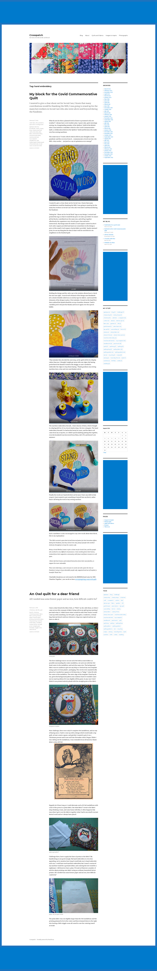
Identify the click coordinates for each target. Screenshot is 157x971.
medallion (39, 622)
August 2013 (107, 138)
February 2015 (108, 114)
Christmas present (34, 614)
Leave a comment (34, 148)
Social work (36, 145)
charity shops (117, 315)
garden (113, 323)
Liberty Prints (108, 335)
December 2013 (108, 132)
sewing (106, 357)
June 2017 (106, 101)
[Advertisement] (49, 11)
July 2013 (106, 140)
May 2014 (106, 125)
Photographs (123, 35)
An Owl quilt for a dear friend (54, 594)
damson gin (120, 320)
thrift (33, 124)
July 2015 (106, 111)
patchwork (117, 343)
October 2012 (107, 156)
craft (30, 122)
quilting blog (108, 349)
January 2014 (107, 130)
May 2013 (106, 144)
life (37, 122)
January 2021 (107, 97)
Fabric (34, 122)
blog (113, 312)
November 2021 (108, 92)
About (87, 35)
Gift (119, 323)
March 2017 (107, 104)
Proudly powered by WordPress (45, 939)
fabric (30, 133)
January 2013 (107, 150)
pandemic (41, 122)
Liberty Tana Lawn (119, 335)
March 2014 (107, 128)
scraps (119, 355)
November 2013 (108, 133)
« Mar (104, 452)
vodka (119, 360)
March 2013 (107, 147)
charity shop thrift (37, 130)
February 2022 (108, 90)
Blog (81, 35)
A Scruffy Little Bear (109, 238)
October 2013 (107, 135)
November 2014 (108, 118)
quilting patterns (120, 352)
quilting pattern (108, 352)
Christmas (32, 610)
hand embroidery (37, 133)
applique (31, 126)
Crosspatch (36, 35)
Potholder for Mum (109, 242)
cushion (106, 320)
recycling (112, 355)
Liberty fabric (114, 332)
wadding (107, 363)
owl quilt (40, 624)
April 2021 (107, 94)
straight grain (36, 626)
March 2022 (107, 89)
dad (113, 320)
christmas (36, 612)
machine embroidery (35, 135)
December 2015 (108, 107)
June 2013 (106, 142)
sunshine (107, 360)
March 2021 (107, 95)
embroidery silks (36, 132)
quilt (30, 124)
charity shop (108, 315)
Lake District (117, 326)
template (31, 627)
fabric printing (33, 615)
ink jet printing (33, 621)
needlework (32, 140)
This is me (107, 527)
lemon (123, 329)
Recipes (106, 525)
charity (37, 128)
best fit (31, 612)
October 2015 (107, 109)
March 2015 (107, 113)
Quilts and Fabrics (97, 35)
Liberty (106, 332)
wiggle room (38, 627)
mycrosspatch (33, 138)
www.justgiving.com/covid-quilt (85, 579)
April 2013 (107, 145)
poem (31, 626)
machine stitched (34, 137)
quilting (120, 346)
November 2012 (108, 154)
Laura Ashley (115, 329)
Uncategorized (39, 124)
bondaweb (32, 128)
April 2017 (106, 102)
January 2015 (107, 116)
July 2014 (106, 123)
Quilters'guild (32, 142)
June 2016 (106, 106)
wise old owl (32, 629)
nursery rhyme (33, 624)
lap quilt (106, 329)
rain (105, 355)
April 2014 (107, 126)
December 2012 (108, 152)
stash (124, 357)
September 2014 (108, 119)
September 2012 (108, 157)
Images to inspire (111, 35)
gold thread (107, 326)
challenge (120, 312)
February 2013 (108, 149)
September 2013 (108, 137)
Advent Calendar (108, 234)
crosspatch (122, 317)
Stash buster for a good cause (112, 225)
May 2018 (106, 99)
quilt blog (113, 346)
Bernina (37, 126)
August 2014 (107, 121)
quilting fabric (117, 349)
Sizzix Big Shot (115, 357)
